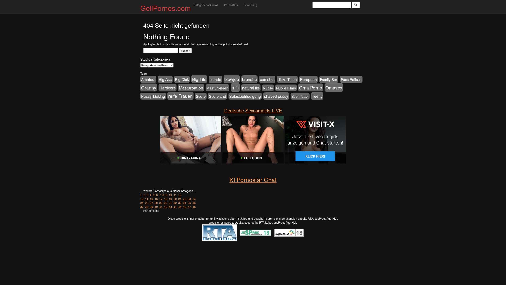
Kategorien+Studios (206, 5)
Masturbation (191, 88)
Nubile (268, 87)
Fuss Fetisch (351, 79)
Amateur (148, 79)
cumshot (267, 79)
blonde (215, 79)
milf (235, 87)
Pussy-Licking (153, 96)
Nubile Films (286, 87)
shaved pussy (276, 96)
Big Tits (199, 79)
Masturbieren (217, 87)
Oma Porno (310, 87)
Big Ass (165, 79)
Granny (148, 87)
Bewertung (250, 5)
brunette (249, 79)
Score (201, 96)
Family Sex (329, 79)
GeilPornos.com (165, 8)
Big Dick (182, 79)
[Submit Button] (356, 5)
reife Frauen (180, 96)
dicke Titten (287, 79)
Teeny (317, 96)
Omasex (333, 87)
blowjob (231, 79)
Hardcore (167, 88)
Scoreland (217, 96)
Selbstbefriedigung (245, 96)
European (308, 79)
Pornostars (231, 5)
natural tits (251, 88)
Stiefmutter (300, 96)
